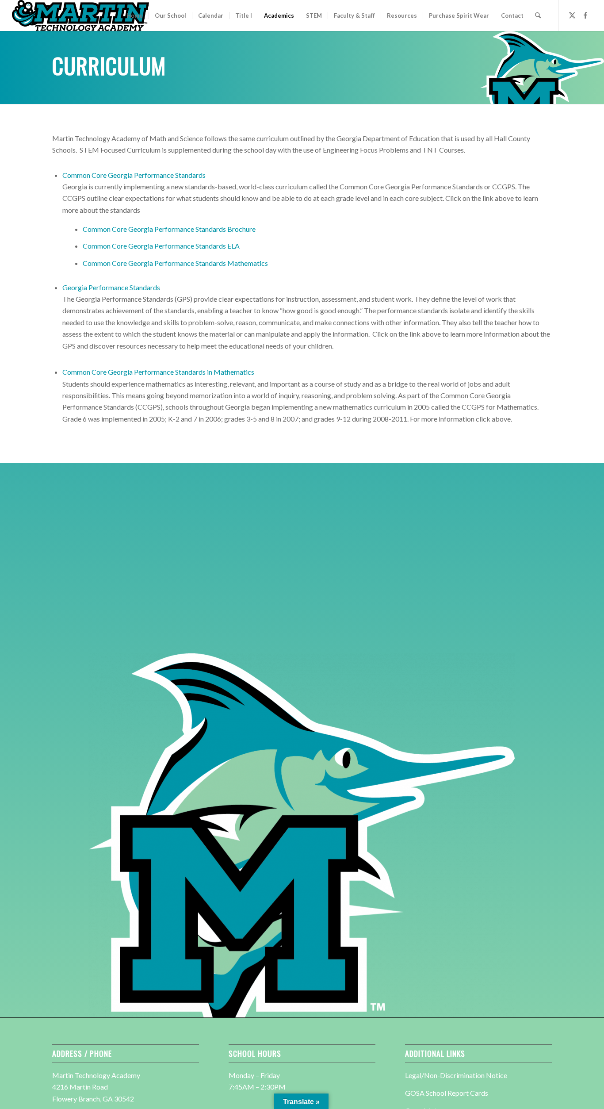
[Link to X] (572, 15)
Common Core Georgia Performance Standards (134, 175)
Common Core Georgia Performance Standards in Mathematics (158, 372)
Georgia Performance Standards (111, 287)
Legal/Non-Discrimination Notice (456, 1075)
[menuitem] (135, 15)
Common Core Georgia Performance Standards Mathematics (175, 263)
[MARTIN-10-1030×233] (80, 15)
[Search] (538, 15)
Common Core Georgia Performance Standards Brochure (169, 229)
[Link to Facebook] (585, 15)
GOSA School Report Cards (446, 1093)
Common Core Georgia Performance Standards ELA (161, 246)
